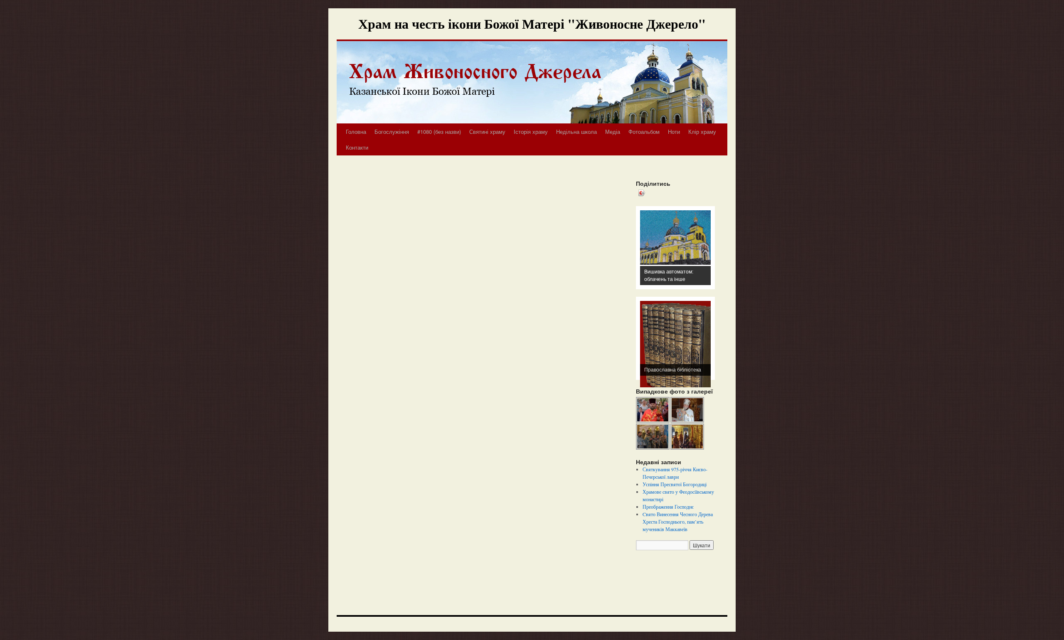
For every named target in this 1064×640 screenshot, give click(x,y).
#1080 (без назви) (439, 131)
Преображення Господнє (668, 506)
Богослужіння (391, 131)
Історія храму (531, 131)
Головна (356, 131)
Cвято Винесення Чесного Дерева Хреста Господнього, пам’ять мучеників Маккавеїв (678, 521)
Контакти (357, 147)
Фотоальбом (644, 131)
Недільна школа (576, 131)
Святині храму (487, 131)
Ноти (674, 131)
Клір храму (702, 131)
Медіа (612, 131)
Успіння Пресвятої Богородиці (675, 484)
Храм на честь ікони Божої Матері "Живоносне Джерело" (532, 23)
